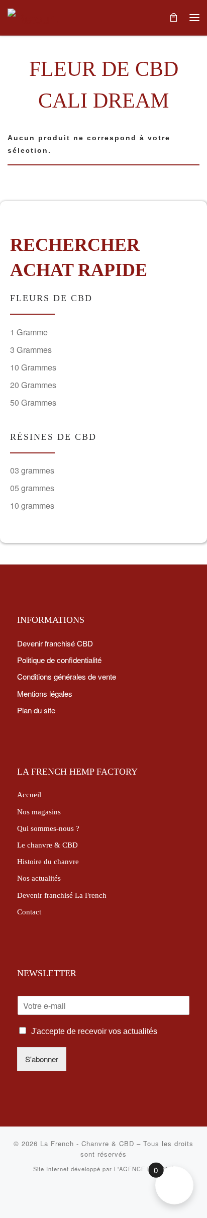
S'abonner (41, 1058)
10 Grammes (33, 367)
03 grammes (32, 470)
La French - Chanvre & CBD (87, 1143)
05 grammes (32, 488)
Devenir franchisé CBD (55, 642)
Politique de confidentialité (59, 659)
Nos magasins (39, 811)
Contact (29, 911)
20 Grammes (33, 385)
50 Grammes (33, 402)
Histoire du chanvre (48, 861)
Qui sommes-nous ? (48, 828)
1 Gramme (29, 332)
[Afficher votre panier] (173, 17)
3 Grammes (31, 349)
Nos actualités (39, 878)
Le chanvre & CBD (47, 844)
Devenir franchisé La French (62, 895)
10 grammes (32, 505)
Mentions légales (44, 693)
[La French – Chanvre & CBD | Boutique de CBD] (33, 16)
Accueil (29, 794)
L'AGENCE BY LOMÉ (144, 1169)
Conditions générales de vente (66, 676)
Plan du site (36, 709)
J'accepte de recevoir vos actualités (94, 1031)
